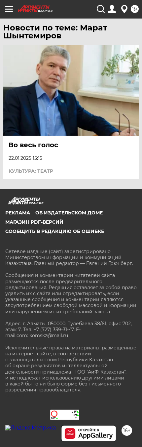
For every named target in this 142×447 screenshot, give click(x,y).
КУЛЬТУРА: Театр (31, 171)
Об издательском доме (69, 213)
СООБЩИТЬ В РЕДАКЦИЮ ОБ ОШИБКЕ (54, 231)
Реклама (17, 213)
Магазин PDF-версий (34, 222)
